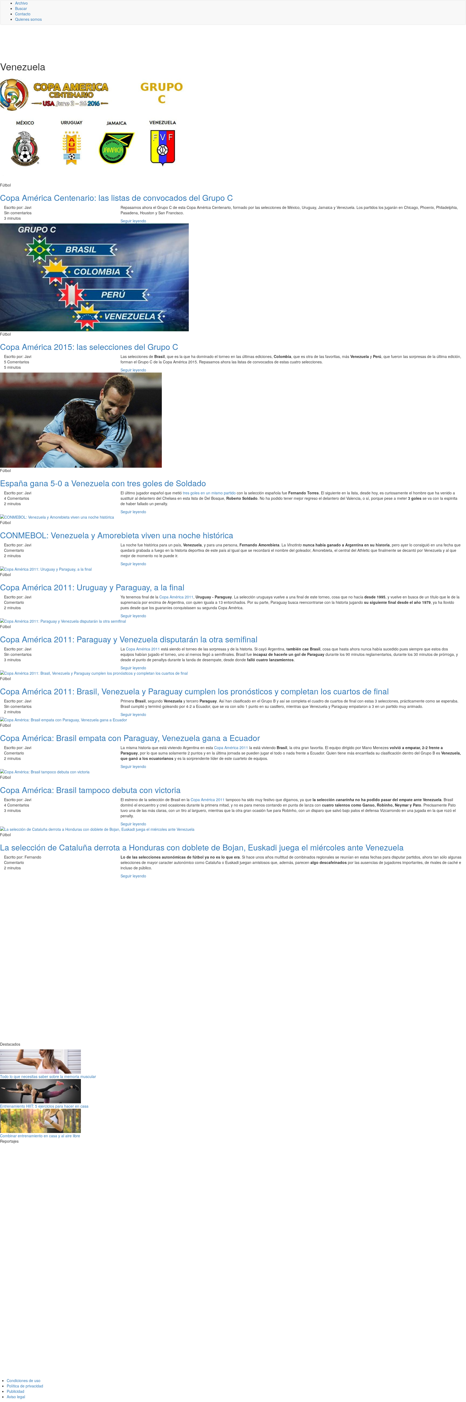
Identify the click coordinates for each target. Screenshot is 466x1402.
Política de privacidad (25, 1386)
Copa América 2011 (176, 597)
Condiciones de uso (23, 1380)
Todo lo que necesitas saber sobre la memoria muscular (48, 1076)
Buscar (21, 8)
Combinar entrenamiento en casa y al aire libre (40, 1135)
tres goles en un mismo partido (209, 492)
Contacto (22, 13)
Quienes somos (28, 19)
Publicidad (15, 1391)
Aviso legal (16, 1396)
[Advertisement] (132, 42)
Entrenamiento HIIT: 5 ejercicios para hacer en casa (44, 1106)
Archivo (21, 3)
